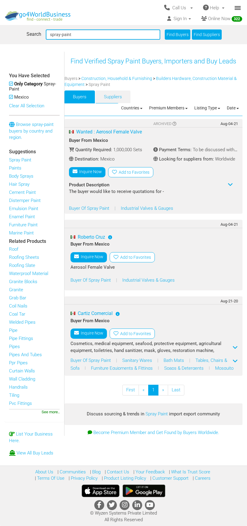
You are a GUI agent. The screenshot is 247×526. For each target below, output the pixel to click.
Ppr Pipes (18, 362)
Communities (72, 472)
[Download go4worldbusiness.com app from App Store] (101, 491)
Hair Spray (19, 184)
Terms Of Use (50, 478)
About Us (44, 472)
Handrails (18, 387)
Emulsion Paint (23, 208)
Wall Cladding (22, 379)
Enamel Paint (22, 216)
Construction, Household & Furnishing (117, 78)
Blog (96, 472)
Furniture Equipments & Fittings (122, 368)
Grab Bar (17, 298)
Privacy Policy (84, 478)
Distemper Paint (25, 200)
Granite (16, 289)
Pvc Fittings (20, 403)
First (130, 390)
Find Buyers (178, 34)
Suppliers (113, 96)
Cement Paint (22, 192)
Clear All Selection (26, 106)
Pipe (13, 330)
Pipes (14, 346)
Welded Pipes (22, 322)
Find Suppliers (207, 34)
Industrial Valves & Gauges (147, 208)
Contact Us (117, 472)
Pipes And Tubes (25, 354)
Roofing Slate (22, 265)
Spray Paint (20, 160)
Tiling (14, 395)
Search (34, 34)
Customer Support (170, 478)
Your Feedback (149, 472)
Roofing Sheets (24, 257)
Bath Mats (174, 360)
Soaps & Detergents (184, 368)
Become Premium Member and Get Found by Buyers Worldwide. (156, 432)
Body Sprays (21, 176)
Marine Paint (21, 233)
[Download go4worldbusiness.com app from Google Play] (144, 491)
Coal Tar (17, 314)
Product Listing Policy (124, 478)
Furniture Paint (23, 225)
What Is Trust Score (190, 472)
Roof (13, 249)
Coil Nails (18, 306)
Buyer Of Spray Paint (90, 208)
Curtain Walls (22, 371)
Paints (15, 168)
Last (176, 390)
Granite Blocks (23, 281)
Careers (202, 478)
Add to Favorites (133, 172)
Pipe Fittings (21, 338)
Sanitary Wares (137, 360)
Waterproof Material (28, 273)
